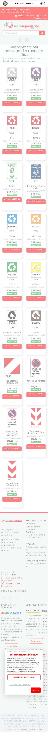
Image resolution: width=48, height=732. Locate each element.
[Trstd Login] (44, 3)
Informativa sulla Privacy (24, 677)
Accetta (35, 690)
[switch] (42, 3)
